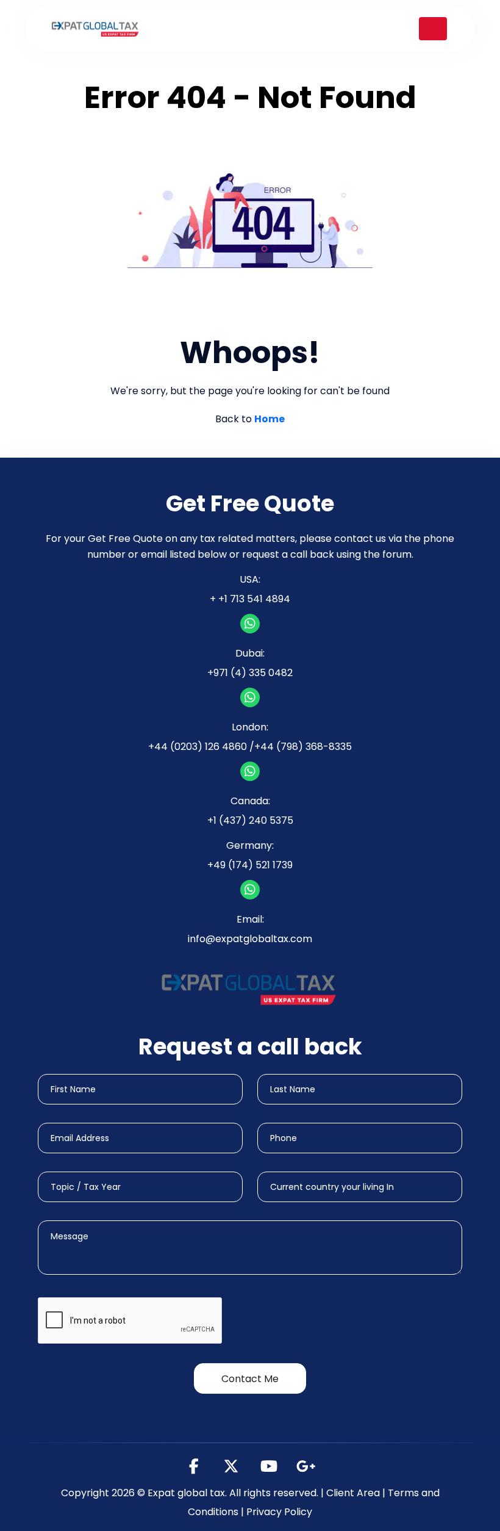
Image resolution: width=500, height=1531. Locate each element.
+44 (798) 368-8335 (303, 747)
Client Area (353, 1493)
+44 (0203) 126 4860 (197, 747)
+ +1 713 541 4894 (250, 599)
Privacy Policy (279, 1512)
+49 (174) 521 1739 (250, 865)
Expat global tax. (187, 1493)
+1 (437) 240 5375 (250, 820)
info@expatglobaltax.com (250, 939)
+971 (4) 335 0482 (250, 673)
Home (269, 419)
